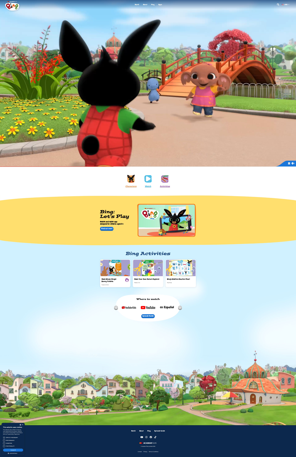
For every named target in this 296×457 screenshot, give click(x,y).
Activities (165, 186)
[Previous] (116, 308)
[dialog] (13, 439)
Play (152, 4)
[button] (13, 453)
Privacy (145, 451)
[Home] (52, 4)
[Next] (180, 308)
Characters (131, 186)
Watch (137, 4)
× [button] (22, 424)
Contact (140, 451)
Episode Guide (159, 431)
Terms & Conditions (153, 451)
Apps (160, 4)
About (145, 4)
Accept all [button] (13, 450)
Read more (17, 434)
